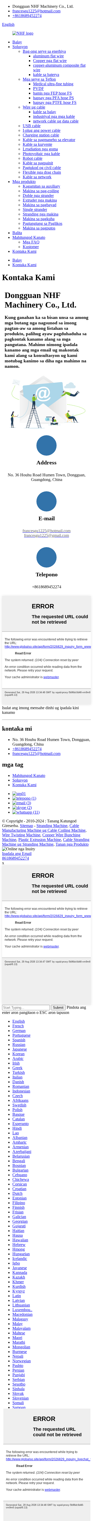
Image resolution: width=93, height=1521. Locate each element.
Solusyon (20, 46)
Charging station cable (41, 135)
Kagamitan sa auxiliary (41, 186)
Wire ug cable (34, 107)
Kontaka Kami (24, 251)
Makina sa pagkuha (39, 219)
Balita (17, 233)
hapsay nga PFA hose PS (53, 98)
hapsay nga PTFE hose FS (54, 102)
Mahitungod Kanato (28, 237)
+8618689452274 (27, 15)
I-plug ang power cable (41, 130)
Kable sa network (37, 177)
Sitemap (26, 825)
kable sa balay (44, 112)
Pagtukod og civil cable (42, 167)
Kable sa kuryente (37, 144)
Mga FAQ (31, 242)
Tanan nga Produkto (72, 844)
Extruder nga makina (40, 200)
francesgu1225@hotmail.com (36, 11)
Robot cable (32, 158)
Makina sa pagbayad (39, 205)
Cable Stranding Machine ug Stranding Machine (45, 841)
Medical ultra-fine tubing (53, 84)
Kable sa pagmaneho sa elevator (49, 139)
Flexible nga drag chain (42, 172)
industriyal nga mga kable (54, 116)
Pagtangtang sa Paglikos (42, 223)
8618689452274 (15, 858)
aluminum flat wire (48, 56)
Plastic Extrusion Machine (39, 839)
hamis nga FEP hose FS (52, 93)
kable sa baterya (46, 74)
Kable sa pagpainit (38, 163)
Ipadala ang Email (17, 853)
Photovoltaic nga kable (41, 153)
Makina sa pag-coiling (41, 191)
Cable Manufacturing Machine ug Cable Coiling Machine (44, 827)
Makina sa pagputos (39, 228)
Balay (17, 42)
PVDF (38, 88)
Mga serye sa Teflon (39, 79)
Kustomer (31, 246)
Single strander (35, 209)
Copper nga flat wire (50, 60)
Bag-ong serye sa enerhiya (44, 51)
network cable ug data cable (56, 121)
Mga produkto (24, 181)
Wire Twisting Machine (21, 835)
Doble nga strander (38, 195)
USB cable (32, 126)
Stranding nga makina (40, 214)
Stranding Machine (51, 825)
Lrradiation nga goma (40, 149)
